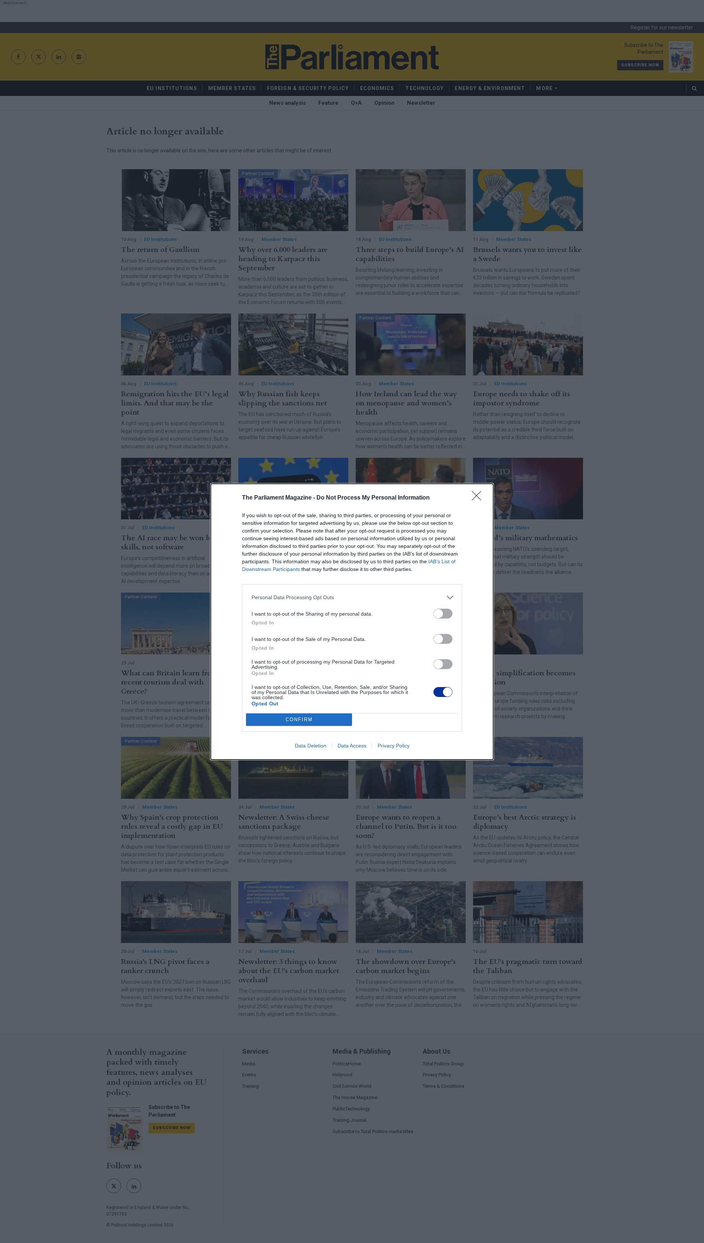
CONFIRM (299, 719)
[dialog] (352, 622)
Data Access (352, 746)
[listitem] (352, 597)
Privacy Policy (394, 746)
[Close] (479, 498)
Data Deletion (310, 746)
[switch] (442, 614)
